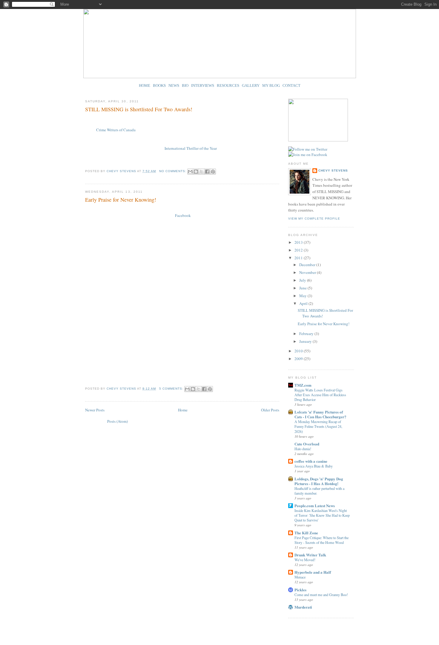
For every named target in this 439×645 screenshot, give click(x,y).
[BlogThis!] (196, 172)
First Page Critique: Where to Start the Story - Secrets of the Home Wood (321, 540)
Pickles (300, 589)
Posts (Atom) (117, 421)
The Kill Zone (306, 533)
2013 (299, 242)
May (303, 295)
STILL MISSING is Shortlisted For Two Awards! (138, 109)
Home (183, 410)
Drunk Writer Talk (310, 555)
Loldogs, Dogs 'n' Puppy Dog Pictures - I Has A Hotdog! (318, 481)
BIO (185, 85)
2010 (299, 351)
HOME (144, 85)
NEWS (173, 85)
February (306, 333)
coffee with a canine (310, 461)
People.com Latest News (314, 505)
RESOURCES (228, 85)
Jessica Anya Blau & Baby (313, 466)
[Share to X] (202, 172)
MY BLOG (271, 85)
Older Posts (270, 410)
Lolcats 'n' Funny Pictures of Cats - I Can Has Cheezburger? (320, 414)
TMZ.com (302, 385)
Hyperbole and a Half (312, 572)
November (308, 272)
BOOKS (159, 85)
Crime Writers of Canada (116, 129)
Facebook (183, 215)
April (303, 303)
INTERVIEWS (202, 85)
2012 (299, 250)
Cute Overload (306, 444)
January (306, 341)
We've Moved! (304, 559)
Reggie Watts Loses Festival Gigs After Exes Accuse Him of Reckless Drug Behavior (320, 395)
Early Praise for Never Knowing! (120, 199)
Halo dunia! (302, 448)
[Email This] (190, 172)
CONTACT (291, 85)
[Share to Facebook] (207, 172)
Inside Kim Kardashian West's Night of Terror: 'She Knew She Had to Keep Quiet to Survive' (322, 515)
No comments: (173, 171)
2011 (299, 257)
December (307, 264)
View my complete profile (314, 218)
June (303, 288)
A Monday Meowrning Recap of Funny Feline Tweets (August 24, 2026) (318, 426)
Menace (300, 577)
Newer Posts (95, 410)
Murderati (303, 607)
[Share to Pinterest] (213, 172)
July (303, 280)
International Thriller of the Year (191, 148)
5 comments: (172, 388)
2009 (299, 358)
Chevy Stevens (333, 170)
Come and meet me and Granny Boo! (321, 594)
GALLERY (251, 85)
